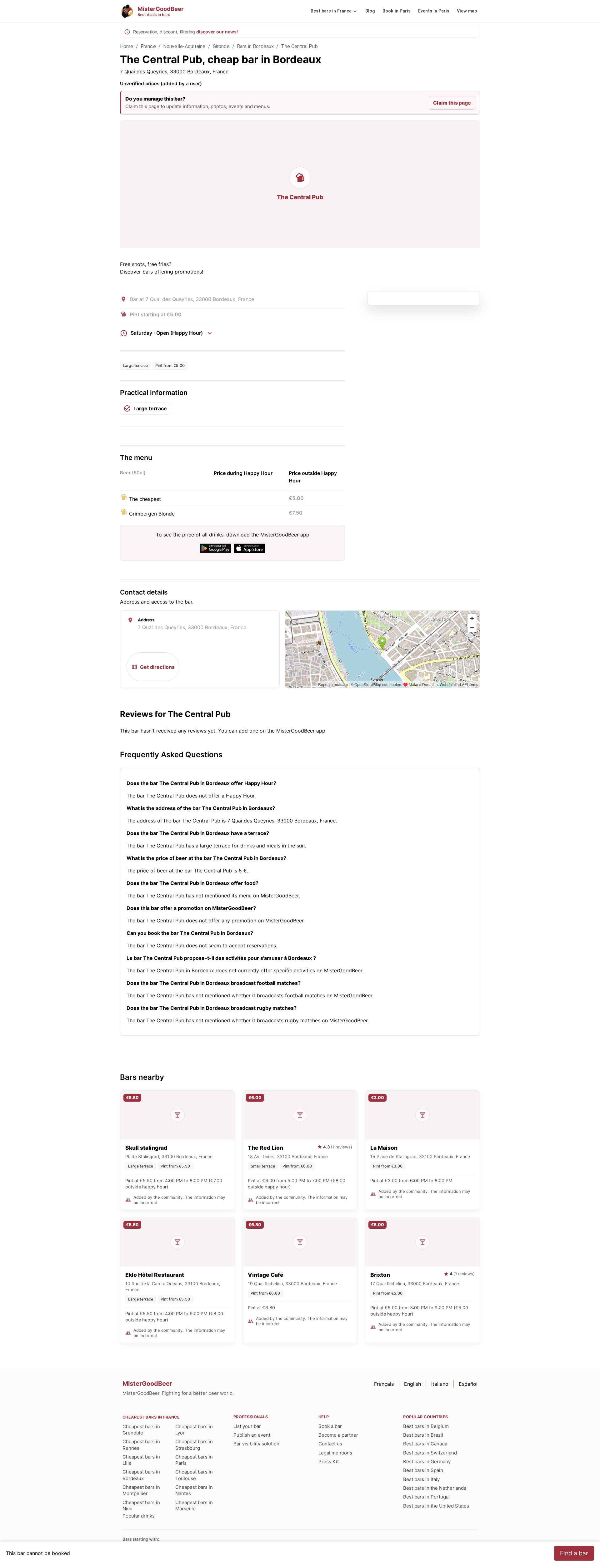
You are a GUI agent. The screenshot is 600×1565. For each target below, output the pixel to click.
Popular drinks (138, 1516)
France (148, 46)
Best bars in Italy (421, 1479)
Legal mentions (335, 1453)
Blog (370, 11)
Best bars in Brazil (423, 1435)
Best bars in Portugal (426, 1497)
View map (467, 11)
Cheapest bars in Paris (194, 1460)
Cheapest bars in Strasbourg (194, 1445)
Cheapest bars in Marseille (194, 1505)
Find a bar (574, 1553)
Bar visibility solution (256, 1444)
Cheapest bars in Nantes (194, 1490)
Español (468, 1384)
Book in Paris (396, 11)
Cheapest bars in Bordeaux (141, 1475)
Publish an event (251, 1435)
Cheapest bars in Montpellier (141, 1490)
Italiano (439, 1384)
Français (384, 1384)
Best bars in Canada (425, 1444)
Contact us (330, 1444)
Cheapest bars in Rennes (141, 1445)
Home (126, 46)
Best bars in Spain (423, 1470)
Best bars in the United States (436, 1506)
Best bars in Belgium (426, 1426)
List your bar (247, 1426)
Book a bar (330, 1426)
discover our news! (217, 31)
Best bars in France (331, 11)
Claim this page (452, 103)
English (412, 1384)
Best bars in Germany (427, 1461)
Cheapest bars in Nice (141, 1505)
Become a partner (338, 1435)
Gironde (221, 46)
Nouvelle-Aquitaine (184, 46)
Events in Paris (433, 11)
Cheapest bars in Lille (141, 1460)
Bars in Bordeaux (255, 46)
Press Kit (328, 1461)
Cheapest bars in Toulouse (194, 1475)
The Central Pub (299, 46)
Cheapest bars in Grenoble (141, 1430)
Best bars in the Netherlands (434, 1488)
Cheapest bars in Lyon (194, 1430)
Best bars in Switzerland (430, 1453)
